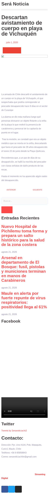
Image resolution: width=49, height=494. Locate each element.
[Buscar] (7, 209)
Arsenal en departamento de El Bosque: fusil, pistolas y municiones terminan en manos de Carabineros (23, 269)
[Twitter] (11, 489)
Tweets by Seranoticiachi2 (14, 430)
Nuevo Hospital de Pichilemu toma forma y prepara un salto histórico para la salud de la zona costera (24, 235)
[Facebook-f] (4, 489)
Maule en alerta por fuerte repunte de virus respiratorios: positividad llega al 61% (24, 300)
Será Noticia (15, 3)
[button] (24, 9)
